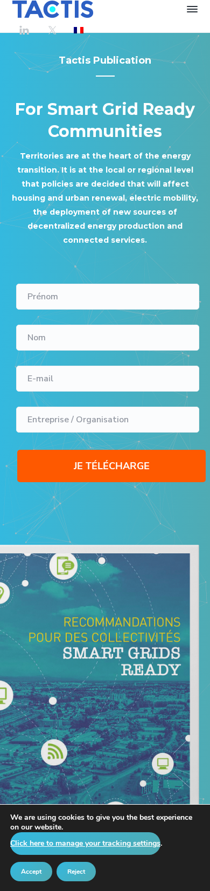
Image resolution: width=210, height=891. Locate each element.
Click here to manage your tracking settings (85, 843)
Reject (76, 871)
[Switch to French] (78, 30)
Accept (31, 871)
